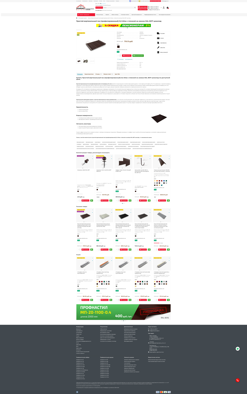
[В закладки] (92, 156)
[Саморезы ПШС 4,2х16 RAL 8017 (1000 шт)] (104, 162)
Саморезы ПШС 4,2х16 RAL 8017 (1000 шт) (103, 170)
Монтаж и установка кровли (106, 336)
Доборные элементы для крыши (131, 371)
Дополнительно (128, 326)
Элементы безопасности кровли (131, 359)
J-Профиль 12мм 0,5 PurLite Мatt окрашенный (142, 272)
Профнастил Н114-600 (105, 364)
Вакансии (78, 329)
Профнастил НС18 (80, 366)
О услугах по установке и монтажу (108, 341)
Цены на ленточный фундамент (107, 337)
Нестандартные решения (164, 14)
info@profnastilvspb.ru (154, 9)
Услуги (77, 336)
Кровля (107, 14)
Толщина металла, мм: (122, 49)
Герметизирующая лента (130, 366)
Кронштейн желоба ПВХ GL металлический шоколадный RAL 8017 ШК (142, 171)
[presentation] (76, 178)
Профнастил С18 (80, 368)
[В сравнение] (92, 158)
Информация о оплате (105, 339)
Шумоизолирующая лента (130, 364)
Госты (77, 342)
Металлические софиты (129, 361)
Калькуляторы (99, 14)
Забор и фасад (115, 14)
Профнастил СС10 (80, 364)
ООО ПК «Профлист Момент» (146, 35)
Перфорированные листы (150, 14)
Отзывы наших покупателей (82, 351)
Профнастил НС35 (80, 375)
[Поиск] (135, 8)
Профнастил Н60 (104, 361)
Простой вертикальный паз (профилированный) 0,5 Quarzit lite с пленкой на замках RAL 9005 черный (123, 225)
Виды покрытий (80, 337)
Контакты (78, 349)
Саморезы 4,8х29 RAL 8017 (83, 170)
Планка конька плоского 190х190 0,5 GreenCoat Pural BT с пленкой (162, 170)
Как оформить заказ (104, 332)
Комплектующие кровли (129, 332)
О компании (79, 332)
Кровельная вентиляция (129, 334)
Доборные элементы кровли (130, 329)
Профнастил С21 (80, 373)
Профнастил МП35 (104, 368)
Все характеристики (121, 68)
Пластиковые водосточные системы (156, 361)
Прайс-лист (79, 334)
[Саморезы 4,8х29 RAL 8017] (85, 162)
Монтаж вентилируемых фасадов (108, 334)
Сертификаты (79, 330)
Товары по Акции (143, 9)
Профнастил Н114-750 (105, 366)
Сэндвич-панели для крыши (130, 339)
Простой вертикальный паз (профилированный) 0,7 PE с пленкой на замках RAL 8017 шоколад (84, 225)
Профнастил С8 (79, 359)
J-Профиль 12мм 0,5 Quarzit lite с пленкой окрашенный (161, 272)
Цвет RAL (117, 74)
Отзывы (98, 74)
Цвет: (118, 44)
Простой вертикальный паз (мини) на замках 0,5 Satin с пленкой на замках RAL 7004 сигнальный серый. (161, 225)
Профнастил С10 (80, 361)
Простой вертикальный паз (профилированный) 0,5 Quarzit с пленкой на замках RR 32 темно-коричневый (142, 225)
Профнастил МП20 (80, 371)
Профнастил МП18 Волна (82, 370)
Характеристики (89, 74)
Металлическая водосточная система (157, 359)
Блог (77, 346)
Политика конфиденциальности (83, 341)
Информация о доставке (106, 330)
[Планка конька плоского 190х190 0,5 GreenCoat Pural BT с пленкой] (162, 162)
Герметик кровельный (129, 368)
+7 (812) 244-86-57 (153, 6)
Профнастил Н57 (104, 359)
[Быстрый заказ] (91, 200)
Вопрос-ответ (108, 74)
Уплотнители (127, 363)
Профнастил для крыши (129, 337)
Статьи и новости (80, 353)
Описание (80, 74)
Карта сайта (79, 348)
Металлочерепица (128, 336)
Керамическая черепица (129, 330)
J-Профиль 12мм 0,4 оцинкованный (82, 272)
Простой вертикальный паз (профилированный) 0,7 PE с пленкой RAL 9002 (103, 225)
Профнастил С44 (80, 377)
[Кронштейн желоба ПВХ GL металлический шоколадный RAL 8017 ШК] (143, 162)
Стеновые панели (125, 14)
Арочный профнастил (137, 14)
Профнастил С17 (80, 363)
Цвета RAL (78, 344)
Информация (79, 326)
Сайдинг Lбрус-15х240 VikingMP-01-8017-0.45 (123, 170)
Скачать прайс (143, 7)
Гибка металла (103, 329)
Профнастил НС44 (80, 378)
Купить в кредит (80, 339)
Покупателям (103, 326)
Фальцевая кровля (82, 18)
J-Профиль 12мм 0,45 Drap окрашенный (102, 272)
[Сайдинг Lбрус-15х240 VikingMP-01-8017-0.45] (123, 162)
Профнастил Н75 (104, 363)
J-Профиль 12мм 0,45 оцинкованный (120, 272)
